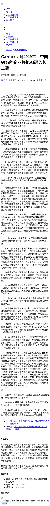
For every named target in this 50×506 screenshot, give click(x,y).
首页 (8, 9)
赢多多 (9, 50)
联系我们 (10, 20)
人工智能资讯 (12, 15)
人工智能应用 (12, 17)
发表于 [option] (42, 80)
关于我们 (10, 12)
